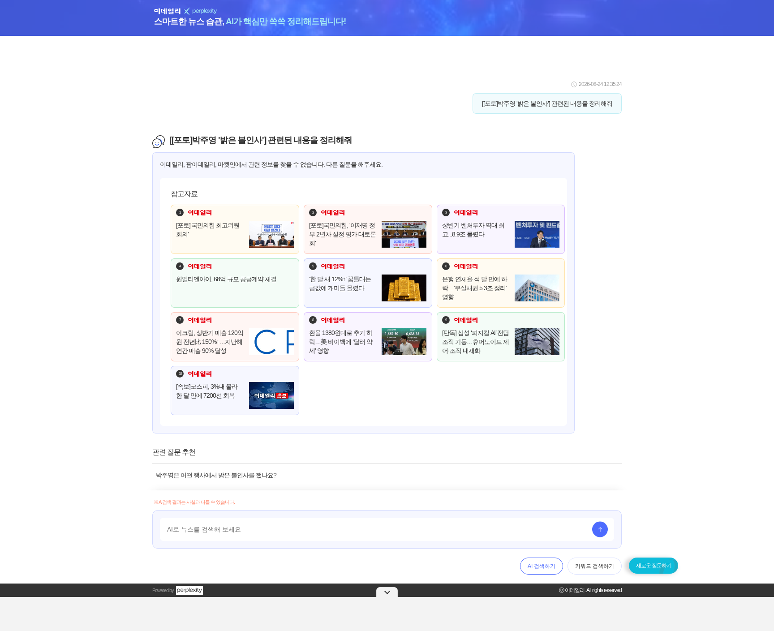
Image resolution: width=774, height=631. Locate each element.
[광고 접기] (387, 592)
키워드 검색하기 (594, 566)
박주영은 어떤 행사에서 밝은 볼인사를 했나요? (216, 475)
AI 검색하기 (541, 566)
